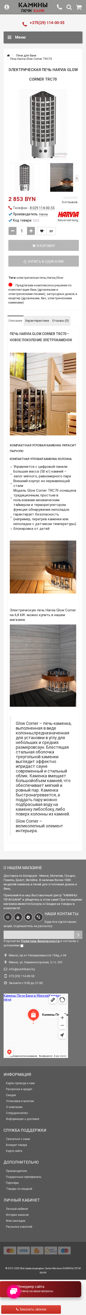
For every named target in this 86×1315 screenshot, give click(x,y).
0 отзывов (70, 202)
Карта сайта (14, 1151)
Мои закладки (15, 1220)
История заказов (17, 1215)
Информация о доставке (22, 1119)
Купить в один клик (45, 261)
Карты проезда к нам (20, 1083)
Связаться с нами (18, 1139)
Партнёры (12, 1183)
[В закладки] (42, 231)
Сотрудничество (17, 1113)
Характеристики (37, 320)
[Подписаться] (78, 935)
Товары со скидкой (19, 1189)
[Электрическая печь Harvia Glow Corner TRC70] (43, 124)
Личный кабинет (17, 1209)
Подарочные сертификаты (23, 1177)
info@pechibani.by (22, 969)
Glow (59, 277)
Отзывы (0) (60, 320)
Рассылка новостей (19, 1226)
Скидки (11, 1095)
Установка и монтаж (20, 1101)
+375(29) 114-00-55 (47, 23)
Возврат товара (16, 1145)
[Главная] (8, 55)
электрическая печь (31, 277)
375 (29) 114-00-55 (21, 976)
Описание (15, 320)
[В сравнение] (51, 231)
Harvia (51, 277)
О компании (14, 1107)
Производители (16, 1171)
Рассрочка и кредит (19, 1089)
